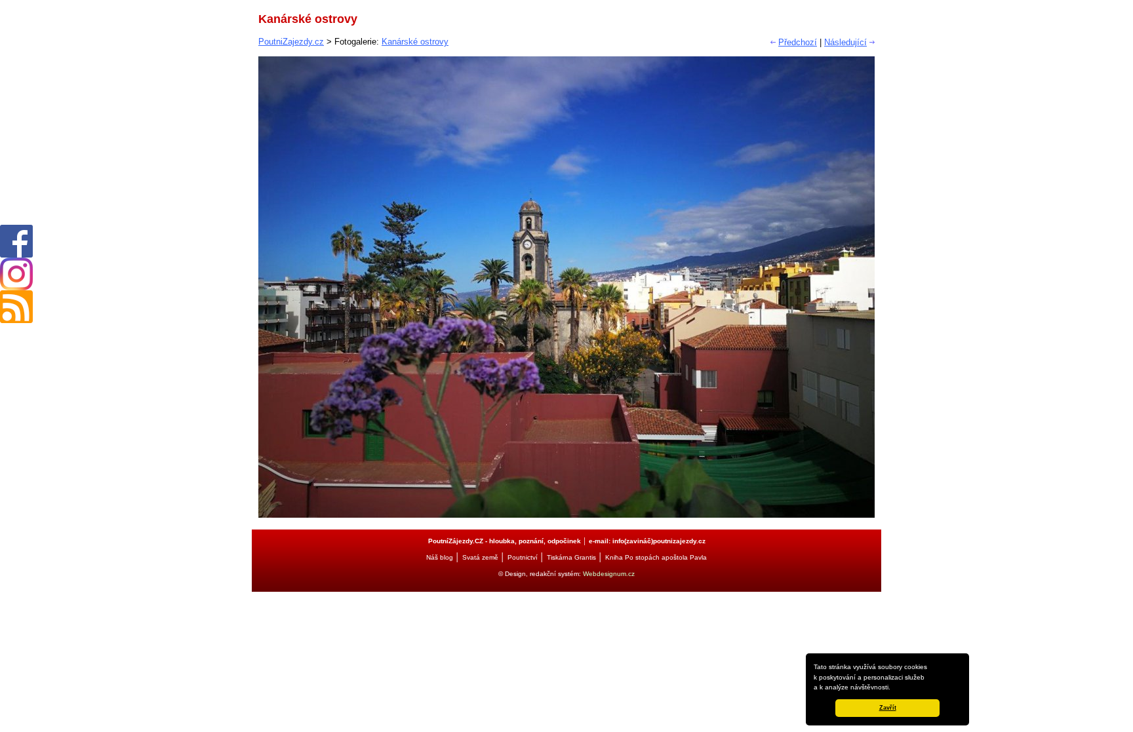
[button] (893, 688)
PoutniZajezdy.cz (291, 42)
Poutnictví (522, 557)
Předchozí (797, 42)
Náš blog (439, 557)
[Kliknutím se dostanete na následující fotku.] (566, 515)
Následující (845, 42)
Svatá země (480, 557)
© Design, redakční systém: (540, 573)
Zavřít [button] (887, 707)
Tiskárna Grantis (571, 557)
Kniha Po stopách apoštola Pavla (656, 557)
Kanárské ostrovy (415, 42)
